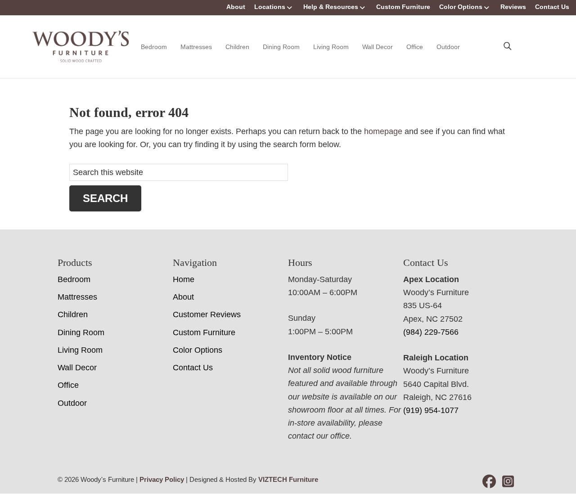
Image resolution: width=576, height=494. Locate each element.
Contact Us (552, 6)
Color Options (460, 6)
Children (237, 46)
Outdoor (448, 46)
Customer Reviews (207, 314)
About (235, 6)
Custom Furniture (403, 6)
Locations (269, 6)
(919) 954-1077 (431, 410)
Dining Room (281, 46)
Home (183, 279)
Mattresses (196, 46)
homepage (383, 131)
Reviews (513, 6)
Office (414, 46)
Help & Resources (330, 6)
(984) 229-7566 (431, 332)
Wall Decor (377, 46)
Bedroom (154, 46)
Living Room (331, 46)
